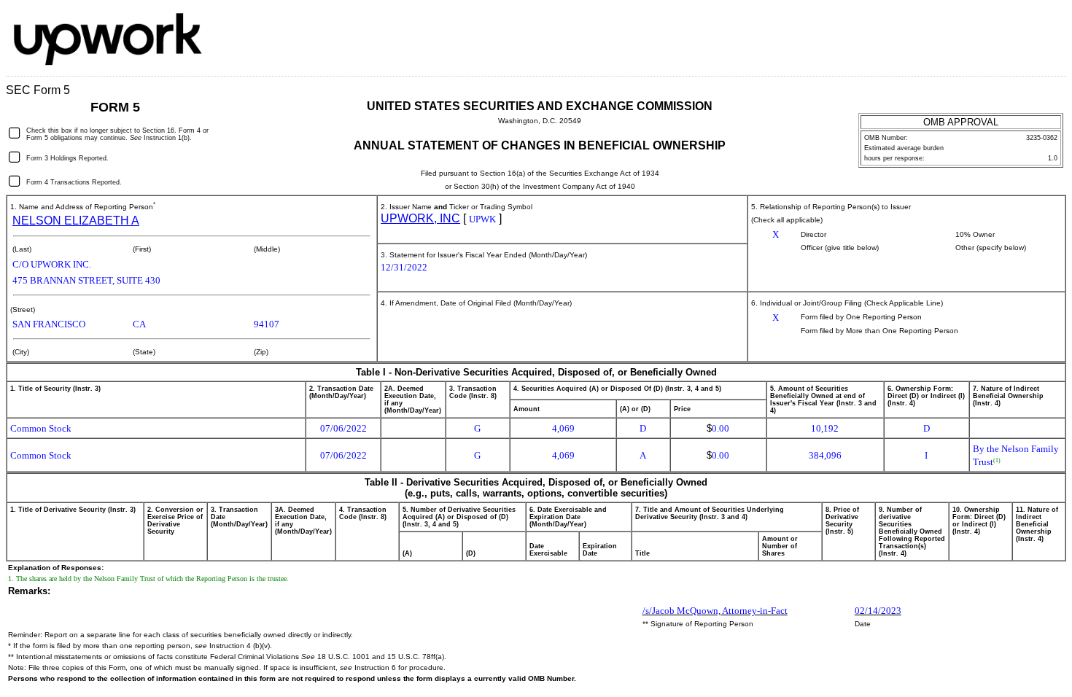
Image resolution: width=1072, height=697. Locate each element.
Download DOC (1013, 24)
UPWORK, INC (420, 218)
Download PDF (1032, 24)
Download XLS (1051, 24)
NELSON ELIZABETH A (75, 220)
